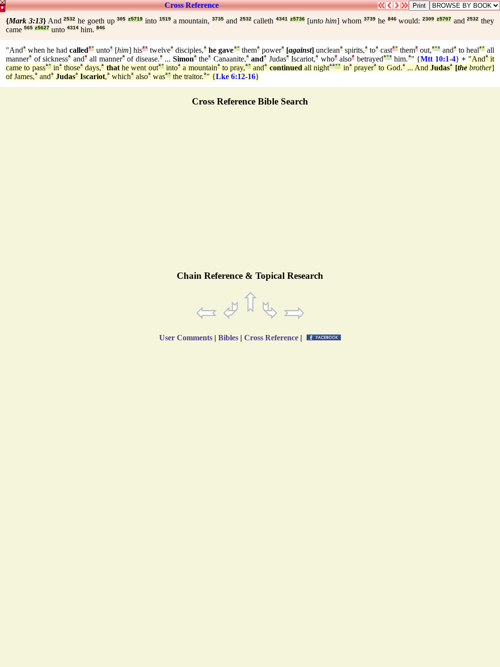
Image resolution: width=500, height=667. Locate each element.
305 (121, 19)
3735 (218, 19)
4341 (282, 19)
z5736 (297, 19)
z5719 (135, 19)
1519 (165, 19)
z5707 (444, 19)
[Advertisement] (250, 193)
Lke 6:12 (230, 76)
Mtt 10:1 (434, 59)
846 (392, 19)
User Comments (185, 338)
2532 (69, 19)
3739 (369, 19)
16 (251, 76)
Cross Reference (192, 5)
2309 (428, 19)
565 (28, 28)
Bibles (228, 338)
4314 (73, 28)
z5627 (42, 28)
